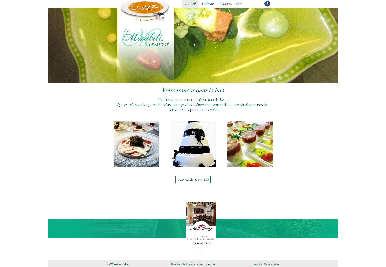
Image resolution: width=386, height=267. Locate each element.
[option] (136, 144)
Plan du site (257, 264)
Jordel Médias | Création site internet (199, 264)
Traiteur (207, 4)
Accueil (190, 4)
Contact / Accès (230, 4)
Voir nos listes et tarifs (193, 179)
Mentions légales (271, 264)
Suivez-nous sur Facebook (267, 4)
